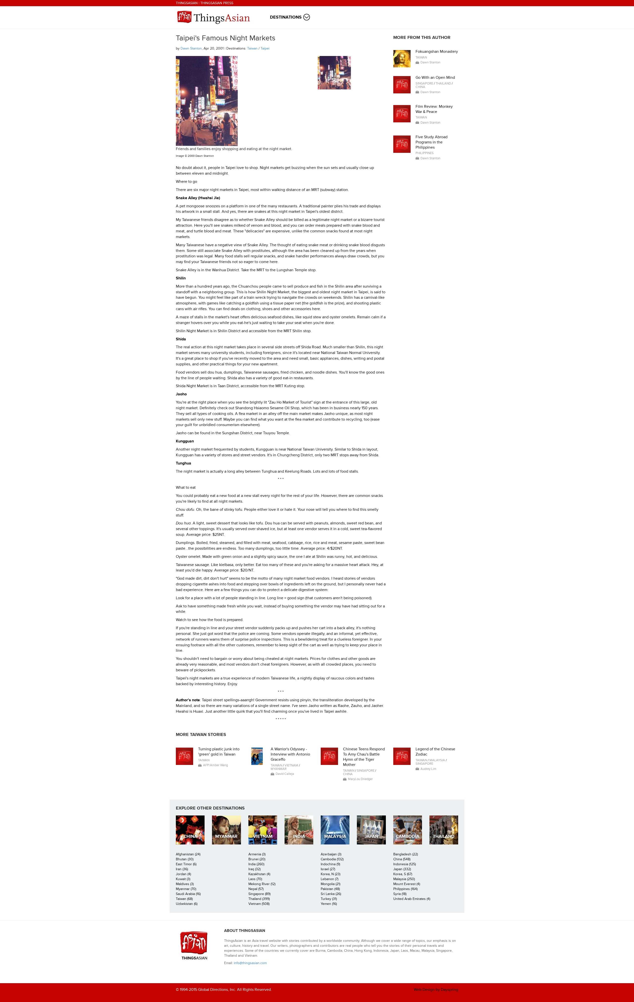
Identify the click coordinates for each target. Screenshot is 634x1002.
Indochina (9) (330, 864)
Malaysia (437, 760)
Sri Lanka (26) (331, 894)
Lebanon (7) (329, 879)
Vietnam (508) (258, 904)
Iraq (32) (254, 869)
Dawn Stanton (191, 48)
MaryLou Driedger (360, 779)
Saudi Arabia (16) (188, 894)
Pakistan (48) (330, 889)
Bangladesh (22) (405, 854)
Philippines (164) (405, 889)
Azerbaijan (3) (331, 854)
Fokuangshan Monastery (437, 51)
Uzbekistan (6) (186, 904)
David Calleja (285, 774)
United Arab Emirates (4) (411, 899)
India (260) (256, 864)
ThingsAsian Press (216, 3)
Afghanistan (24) (188, 854)
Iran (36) (182, 869)
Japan (371, 836)
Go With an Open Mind (435, 77)
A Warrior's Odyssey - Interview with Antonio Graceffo (290, 754)
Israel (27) (328, 869)
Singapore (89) (259, 894)
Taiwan (252, 48)
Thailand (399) (259, 899)
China (420, 87)
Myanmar (279, 769)
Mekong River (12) (261, 884)
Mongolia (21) (330, 884)
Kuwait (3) (183, 879)
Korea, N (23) (330, 874)
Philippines (425, 153)
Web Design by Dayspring (436, 989)
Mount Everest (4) (406, 884)
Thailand (443, 83)
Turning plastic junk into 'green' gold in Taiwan (218, 752)
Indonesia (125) (404, 864)
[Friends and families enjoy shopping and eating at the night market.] (334, 72)
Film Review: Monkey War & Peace (434, 109)
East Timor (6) (186, 864)
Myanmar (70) (186, 889)
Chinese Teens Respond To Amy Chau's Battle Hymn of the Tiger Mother (364, 757)
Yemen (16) (329, 904)
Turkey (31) (329, 899)
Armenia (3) (256, 854)
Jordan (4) (183, 874)
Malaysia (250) (404, 879)
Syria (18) (399, 894)
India (299, 836)
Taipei (265, 48)
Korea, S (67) (402, 874)
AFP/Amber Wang (215, 765)
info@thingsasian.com (250, 963)
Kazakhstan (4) (259, 874)
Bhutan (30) (184, 859)
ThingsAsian (187, 3)
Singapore (424, 83)
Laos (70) (255, 879)
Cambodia (407, 836)
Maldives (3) (185, 884)
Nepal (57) (256, 889)
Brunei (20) (256, 859)
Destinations (286, 17)
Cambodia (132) (332, 859)
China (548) (401, 859)
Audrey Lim (428, 769)
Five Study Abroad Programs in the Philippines (432, 142)
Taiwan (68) (184, 899)
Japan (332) (402, 869)
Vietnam (291, 765)
